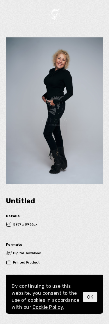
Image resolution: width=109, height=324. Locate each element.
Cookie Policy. (48, 307)
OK (90, 296)
